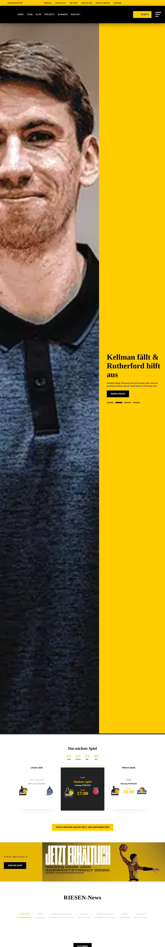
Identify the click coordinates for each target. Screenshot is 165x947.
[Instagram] (144, 3)
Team (29, 14)
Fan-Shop (73, 3)
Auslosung (116, 399)
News (20, 14)
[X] (151, 3)
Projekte (49, 14)
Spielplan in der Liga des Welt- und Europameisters (82, 827)
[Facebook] (159, 3)
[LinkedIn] (128, 3)
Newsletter (86, 3)
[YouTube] (136, 3)
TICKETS (144, 14)
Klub (38, 14)
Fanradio (48, 3)
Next (156, 790)
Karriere (117, 3)
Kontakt (75, 14)
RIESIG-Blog (60, 3)
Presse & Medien (103, 3)
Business (63, 14)
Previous (9, 790)
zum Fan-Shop (15, 865)
